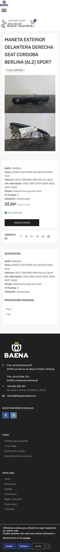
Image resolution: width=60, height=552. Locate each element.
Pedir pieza (11, 504)
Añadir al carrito (22, 222)
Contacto (10, 509)
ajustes (26, 537)
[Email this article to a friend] (48, 236)
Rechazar (24, 546)
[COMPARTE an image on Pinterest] (37, 236)
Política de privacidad (16, 441)
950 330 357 (15, 24)
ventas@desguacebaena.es (21, 395)
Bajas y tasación (13, 499)
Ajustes (38, 546)
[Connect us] (5, 415)
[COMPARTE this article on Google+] (32, 236)
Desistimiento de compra (18, 456)
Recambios (10, 484)
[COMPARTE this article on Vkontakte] (43, 236)
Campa (8, 489)
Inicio (7, 479)
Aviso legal (10, 446)
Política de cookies (15, 451)
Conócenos (11, 494)
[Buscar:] (25, 26)
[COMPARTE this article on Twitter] (26, 236)
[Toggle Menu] (4, 11)
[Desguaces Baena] (15, 3)
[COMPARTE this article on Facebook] (20, 236)
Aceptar (9, 546)
